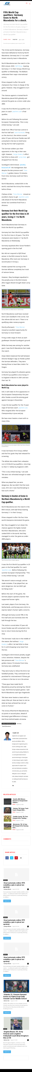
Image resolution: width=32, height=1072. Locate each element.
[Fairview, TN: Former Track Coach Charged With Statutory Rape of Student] (7, 810)
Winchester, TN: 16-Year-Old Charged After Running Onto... (20, 825)
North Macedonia (6, 726)
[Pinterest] (16, 857)
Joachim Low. (23, 408)
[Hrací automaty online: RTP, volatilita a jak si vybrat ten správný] (16, 874)
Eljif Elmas (18, 66)
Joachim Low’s (24, 197)
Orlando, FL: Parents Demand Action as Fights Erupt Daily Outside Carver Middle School (15, 997)
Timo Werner (17, 194)
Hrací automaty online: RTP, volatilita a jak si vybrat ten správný (14, 885)
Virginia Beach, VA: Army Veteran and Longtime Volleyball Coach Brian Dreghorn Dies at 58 (16, 1035)
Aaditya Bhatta (7, 889)
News (9, 39)
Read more (7, 901)
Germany (19, 723)
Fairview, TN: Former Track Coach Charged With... (20, 809)
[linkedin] (13, 784)
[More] (21, 857)
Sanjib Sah (15, 39)
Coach (5, 1028)
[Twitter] (12, 857)
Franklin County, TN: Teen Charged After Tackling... (20, 817)
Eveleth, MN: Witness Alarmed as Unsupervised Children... (20, 800)
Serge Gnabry (18, 154)
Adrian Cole (6, 1000)
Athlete (5, 880)
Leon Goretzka (19, 132)
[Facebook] (7, 857)
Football (5, 39)
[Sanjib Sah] (7, 759)
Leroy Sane (22, 157)
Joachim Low (16, 111)
